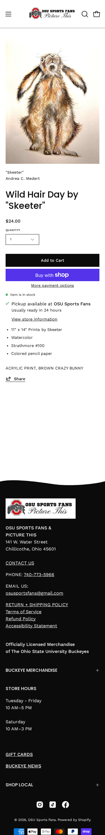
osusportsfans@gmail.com (34, 593)
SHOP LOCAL (19, 785)
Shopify (84, 820)
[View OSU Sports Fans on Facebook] (65, 804)
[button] (84, 14)
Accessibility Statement (31, 625)
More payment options (52, 285)
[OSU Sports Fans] (53, 14)
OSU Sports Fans (42, 820)
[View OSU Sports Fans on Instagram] (40, 804)
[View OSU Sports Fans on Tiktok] (52, 804)
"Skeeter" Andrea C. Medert (23, 175)
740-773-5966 (39, 574)
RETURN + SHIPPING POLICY (37, 604)
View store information (34, 319)
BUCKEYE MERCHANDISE (31, 670)
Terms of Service (23, 611)
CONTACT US (20, 563)
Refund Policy (21, 618)
